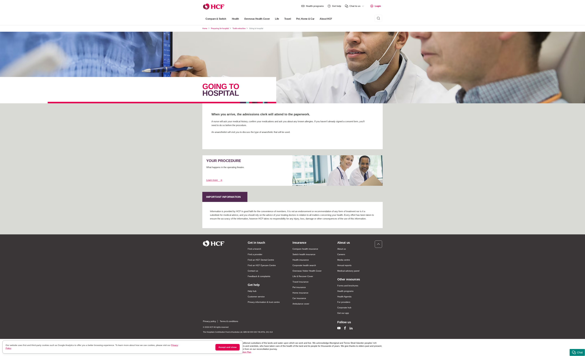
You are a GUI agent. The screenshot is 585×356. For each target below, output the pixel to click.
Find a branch (254, 249)
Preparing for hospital (220, 28)
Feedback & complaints (259, 276)
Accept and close (227, 347)
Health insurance (300, 260)
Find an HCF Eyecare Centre (262, 265)
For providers (343, 302)
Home (204, 28)
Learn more (212, 180)
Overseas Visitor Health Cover (307, 271)
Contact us (253, 271)
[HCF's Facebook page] (345, 328)
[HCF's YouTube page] (338, 328)
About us (341, 249)
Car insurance (299, 298)
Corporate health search (304, 265)
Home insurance (300, 293)
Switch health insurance (303, 254)
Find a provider (255, 254)
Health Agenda (344, 296)
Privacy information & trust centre (264, 302)
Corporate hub (344, 307)
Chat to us (354, 6)
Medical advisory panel (348, 271)
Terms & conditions (229, 321)
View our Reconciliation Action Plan (234, 352)
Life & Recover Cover (302, 276)
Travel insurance (300, 282)
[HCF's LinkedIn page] (351, 328)
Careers (341, 254)
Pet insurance (299, 287)
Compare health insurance (305, 249)
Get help (336, 6)
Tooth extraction (239, 28)
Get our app (343, 313)
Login (378, 6)
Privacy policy (209, 321)
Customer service (256, 296)
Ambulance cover (300, 304)
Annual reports (344, 265)
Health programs (315, 6)
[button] (577, 352)
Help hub (252, 291)
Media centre (343, 260)
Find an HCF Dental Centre (261, 260)
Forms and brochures (347, 285)
